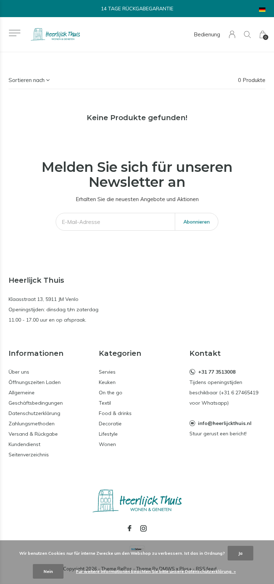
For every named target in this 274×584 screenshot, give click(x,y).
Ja (240, 553)
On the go (110, 392)
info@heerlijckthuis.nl (225, 423)
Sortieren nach (27, 80)
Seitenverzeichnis (29, 454)
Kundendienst (24, 444)
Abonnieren (196, 222)
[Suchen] (247, 34)
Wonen (107, 444)
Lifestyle (108, 434)
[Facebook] (129, 528)
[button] (14, 33)
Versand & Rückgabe (33, 434)
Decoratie (110, 423)
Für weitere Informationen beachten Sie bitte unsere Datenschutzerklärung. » (156, 571)
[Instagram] (143, 528)
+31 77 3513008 (216, 372)
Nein (48, 571)
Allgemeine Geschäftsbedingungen (36, 397)
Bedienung (207, 34)
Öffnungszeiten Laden (35, 382)
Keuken (107, 382)
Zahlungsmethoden (32, 423)
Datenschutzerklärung (34, 413)
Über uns (19, 372)
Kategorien (120, 353)
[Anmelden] (232, 34)
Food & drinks (115, 413)
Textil (105, 403)
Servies (107, 372)
